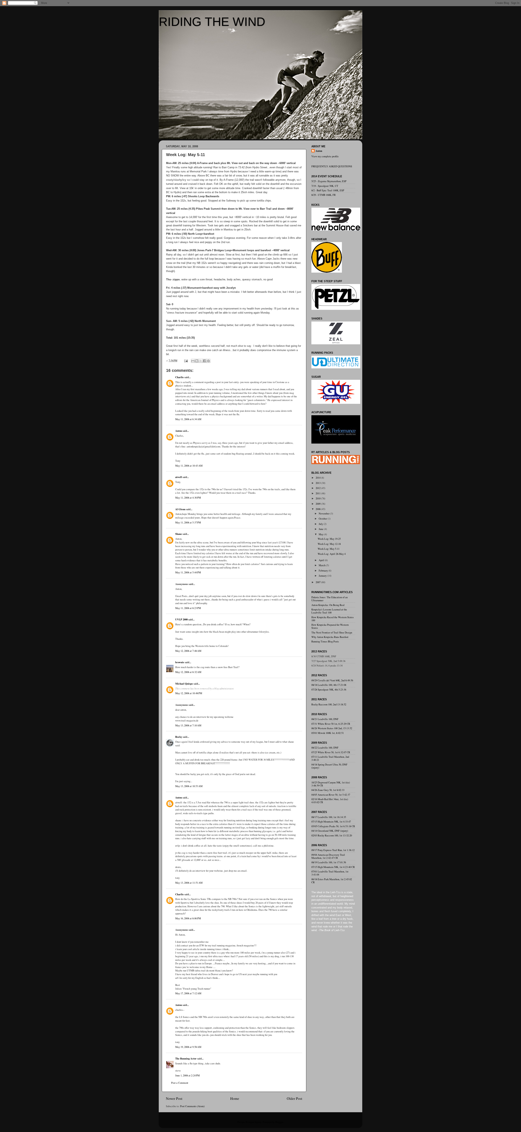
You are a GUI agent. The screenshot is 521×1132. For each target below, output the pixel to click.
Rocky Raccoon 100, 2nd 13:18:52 (328, 704)
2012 (318, 488)
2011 (318, 493)
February (323, 570)
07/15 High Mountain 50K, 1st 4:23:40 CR (333, 867)
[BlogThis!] (197, 361)
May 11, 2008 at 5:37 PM (188, 522)
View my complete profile (325, 156)
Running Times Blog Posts (325, 641)
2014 (318, 477)
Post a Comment (179, 1083)
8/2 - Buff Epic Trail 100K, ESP (327, 190)
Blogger (279, 1122)
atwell (178, 477)
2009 (318, 503)
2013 (318, 483)
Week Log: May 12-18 (329, 544)
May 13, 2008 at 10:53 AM (188, 786)
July (321, 524)
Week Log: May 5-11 (328, 549)
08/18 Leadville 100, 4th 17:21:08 (328, 685)
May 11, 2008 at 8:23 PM (188, 608)
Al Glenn (180, 509)
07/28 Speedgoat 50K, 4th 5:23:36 (328, 689)
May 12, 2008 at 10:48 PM (188, 693)
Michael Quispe (184, 683)
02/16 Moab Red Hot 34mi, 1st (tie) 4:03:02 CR (329, 800)
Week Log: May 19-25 (329, 539)
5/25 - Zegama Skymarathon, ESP (328, 181)
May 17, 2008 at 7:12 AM (188, 993)
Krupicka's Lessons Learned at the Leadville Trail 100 (329, 611)
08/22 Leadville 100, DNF (324, 747)
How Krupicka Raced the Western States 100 (332, 619)
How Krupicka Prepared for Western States (330, 626)
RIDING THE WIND (212, 22)
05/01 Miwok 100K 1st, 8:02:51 (327, 733)
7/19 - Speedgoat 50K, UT (324, 186)
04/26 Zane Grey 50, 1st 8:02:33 (327, 790)
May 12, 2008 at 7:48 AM (188, 651)
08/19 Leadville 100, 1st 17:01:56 (328, 862)
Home (234, 1098)
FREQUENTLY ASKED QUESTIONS (331, 166)
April (322, 560)
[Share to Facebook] (204, 361)
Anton (178, 431)
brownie (179, 662)
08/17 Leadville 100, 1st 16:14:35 (328, 817)
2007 (318, 582)
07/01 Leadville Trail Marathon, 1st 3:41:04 (329, 873)
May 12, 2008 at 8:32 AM (188, 672)
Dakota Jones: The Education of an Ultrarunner (329, 599)
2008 (318, 509)
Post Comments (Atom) (192, 1106)
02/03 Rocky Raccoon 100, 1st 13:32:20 (331, 835)
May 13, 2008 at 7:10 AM (188, 725)
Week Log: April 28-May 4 (332, 554)
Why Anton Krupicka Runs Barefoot (329, 637)
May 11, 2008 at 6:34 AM (188, 419)
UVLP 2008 (181, 619)
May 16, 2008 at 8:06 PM (188, 918)
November (324, 513)
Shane (178, 534)
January (323, 575)
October (323, 518)
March (322, 565)
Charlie (179, 377)
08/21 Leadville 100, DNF (324, 719)
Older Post (294, 1098)
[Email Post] (185, 360)
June (321, 529)
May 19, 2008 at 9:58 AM (188, 1047)
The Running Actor (186, 1058)
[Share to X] (201, 361)
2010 (318, 498)
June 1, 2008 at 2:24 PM (187, 1075)
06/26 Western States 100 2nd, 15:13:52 (331, 728)
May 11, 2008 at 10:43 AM (188, 465)
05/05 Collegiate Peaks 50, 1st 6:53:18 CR (333, 826)
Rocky (178, 737)
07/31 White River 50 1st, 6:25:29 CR (330, 724)
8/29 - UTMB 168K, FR (323, 195)
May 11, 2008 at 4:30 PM (188, 497)
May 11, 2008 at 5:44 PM (188, 572)
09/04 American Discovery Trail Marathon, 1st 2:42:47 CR (328, 856)
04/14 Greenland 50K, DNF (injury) (329, 830)
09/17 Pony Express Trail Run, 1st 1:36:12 (333, 850)
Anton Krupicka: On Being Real (328, 605)
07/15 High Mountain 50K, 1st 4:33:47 (331, 821)
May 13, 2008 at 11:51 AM (188, 882)
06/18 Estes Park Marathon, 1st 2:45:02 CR (331, 881)
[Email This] (193, 361)
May (321, 534)
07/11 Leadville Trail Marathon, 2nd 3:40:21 (330, 758)
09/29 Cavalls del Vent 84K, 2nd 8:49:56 (332, 680)
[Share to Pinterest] (208, 361)
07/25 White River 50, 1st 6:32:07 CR (330, 752)
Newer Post (174, 1098)
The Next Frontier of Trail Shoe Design (331, 632)
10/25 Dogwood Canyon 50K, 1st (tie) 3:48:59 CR (330, 784)
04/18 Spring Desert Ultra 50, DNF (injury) (329, 766)
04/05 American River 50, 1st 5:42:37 (330, 794)
